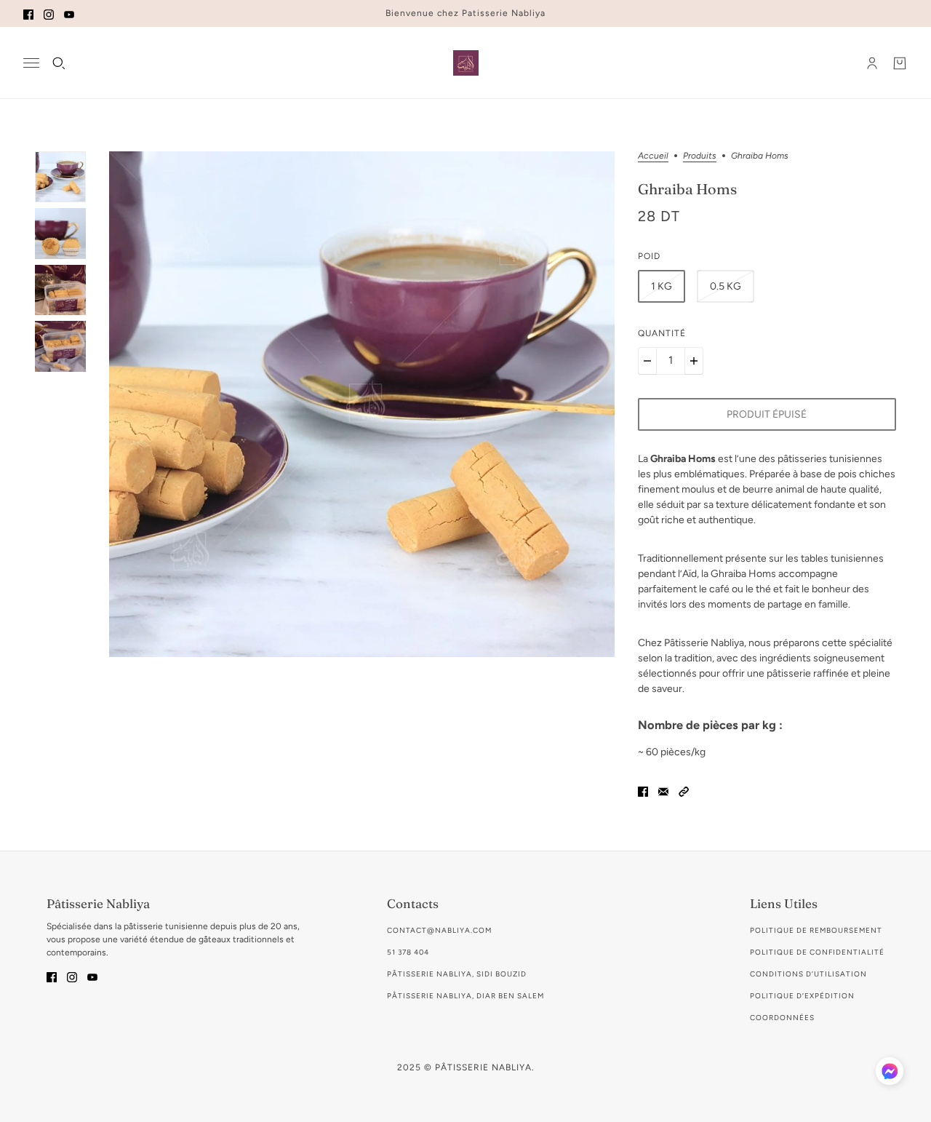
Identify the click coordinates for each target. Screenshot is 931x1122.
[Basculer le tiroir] (31, 63)
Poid (649, 256)
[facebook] (28, 13)
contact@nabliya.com (439, 930)
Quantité (662, 333)
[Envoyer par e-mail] (663, 790)
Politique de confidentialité (817, 952)
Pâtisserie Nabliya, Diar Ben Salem (465, 995)
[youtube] (69, 13)
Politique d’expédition (802, 995)
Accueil (653, 156)
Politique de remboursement (816, 930)
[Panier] (900, 63)
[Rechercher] (59, 63)
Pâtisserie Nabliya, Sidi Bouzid (457, 974)
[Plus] (693, 361)
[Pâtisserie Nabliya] (466, 63)
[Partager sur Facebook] (643, 790)
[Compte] (872, 63)
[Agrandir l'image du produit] (362, 404)
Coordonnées (782, 1017)
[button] (684, 790)
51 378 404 (408, 952)
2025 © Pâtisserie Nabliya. (466, 1067)
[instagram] (49, 13)
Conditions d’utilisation (808, 974)
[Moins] (647, 361)
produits (699, 156)
